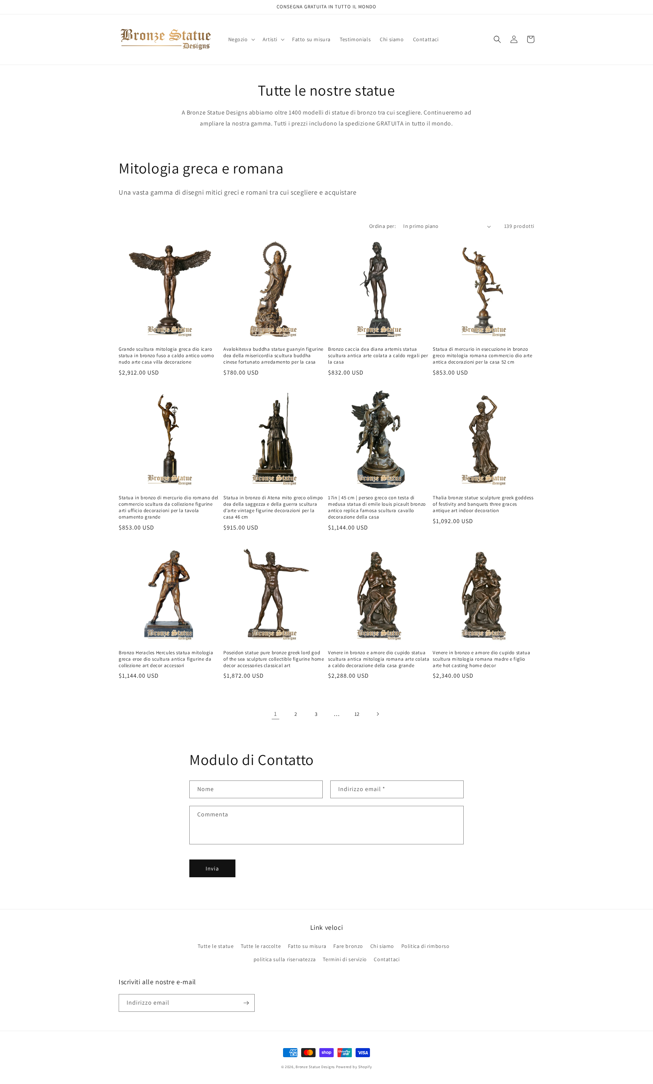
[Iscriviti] (246, 1003)
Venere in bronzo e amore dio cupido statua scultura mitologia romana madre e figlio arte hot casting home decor (481, 659)
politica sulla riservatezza (285, 959)
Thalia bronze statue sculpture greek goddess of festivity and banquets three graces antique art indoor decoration (483, 504)
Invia (212, 868)
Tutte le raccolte (261, 946)
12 (357, 714)
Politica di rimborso (425, 946)
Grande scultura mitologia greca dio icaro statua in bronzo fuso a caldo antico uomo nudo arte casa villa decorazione (166, 355)
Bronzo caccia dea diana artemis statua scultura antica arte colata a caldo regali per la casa (378, 355)
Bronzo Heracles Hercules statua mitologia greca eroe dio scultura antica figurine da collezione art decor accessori (166, 659)
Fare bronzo (348, 946)
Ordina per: (382, 226)
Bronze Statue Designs (315, 1066)
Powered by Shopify (354, 1066)
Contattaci (386, 959)
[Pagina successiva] (377, 714)
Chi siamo (382, 946)
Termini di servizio (345, 959)
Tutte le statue (216, 946)
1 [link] (275, 714)
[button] (241, 39)
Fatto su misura (307, 946)
